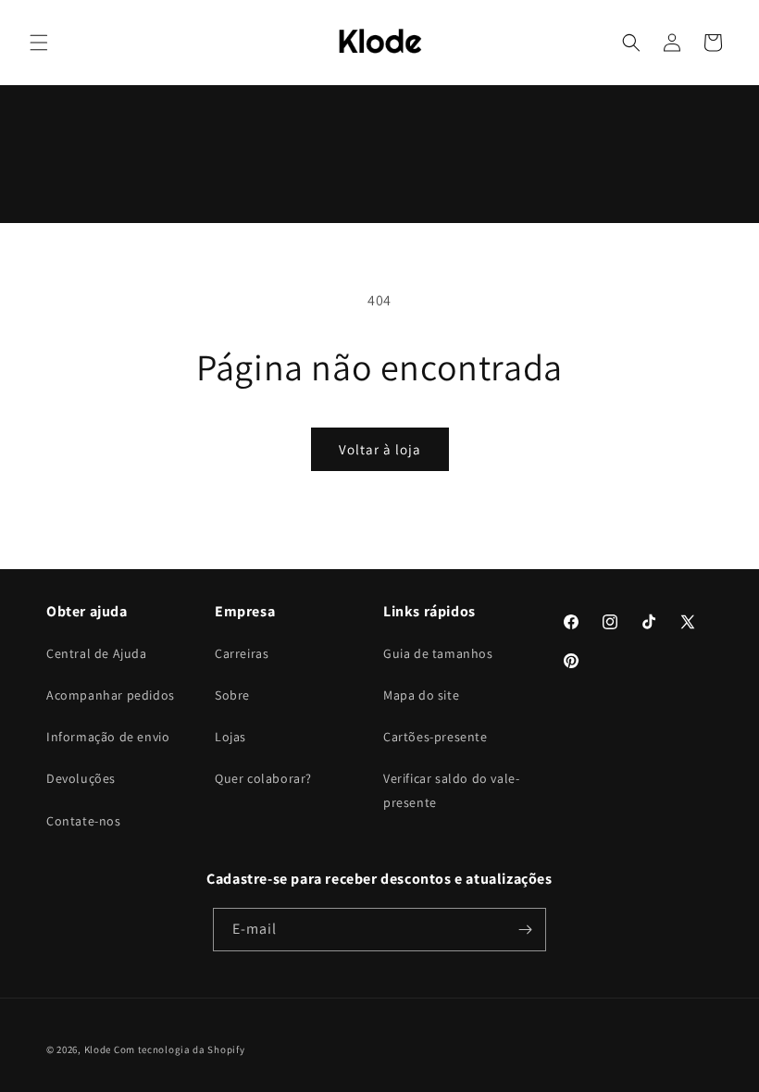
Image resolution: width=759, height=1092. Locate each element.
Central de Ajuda (96, 653)
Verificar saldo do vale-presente (451, 790)
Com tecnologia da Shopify (179, 1049)
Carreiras (241, 653)
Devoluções (81, 778)
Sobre (232, 695)
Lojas (230, 736)
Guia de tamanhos (438, 653)
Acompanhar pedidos (110, 695)
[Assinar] (524, 929)
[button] (39, 42)
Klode (98, 1049)
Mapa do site (421, 695)
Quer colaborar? (263, 778)
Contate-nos (83, 821)
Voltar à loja (380, 449)
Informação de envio (107, 736)
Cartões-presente (435, 736)
